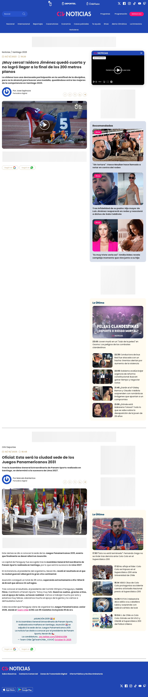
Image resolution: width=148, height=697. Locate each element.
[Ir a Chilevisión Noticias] (74, 14)
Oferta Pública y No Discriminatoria (86, 674)
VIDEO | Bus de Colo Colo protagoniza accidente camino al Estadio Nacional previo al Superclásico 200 (128, 587)
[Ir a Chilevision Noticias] (74, 668)
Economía (66, 24)
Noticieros (74, 29)
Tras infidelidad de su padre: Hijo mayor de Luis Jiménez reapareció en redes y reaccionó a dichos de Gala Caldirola (117, 211)
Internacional (24, 24)
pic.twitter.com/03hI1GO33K (53, 636)
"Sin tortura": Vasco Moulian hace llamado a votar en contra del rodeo (116, 166)
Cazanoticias (52, 24)
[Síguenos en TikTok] (134, 3)
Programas (105, 14)
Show (106, 24)
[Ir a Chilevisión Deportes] (69, 3)
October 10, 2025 (63, 639)
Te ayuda (96, 24)
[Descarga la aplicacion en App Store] (25, 689)
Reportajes (38, 24)
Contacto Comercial (28, 674)
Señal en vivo (136, 14)
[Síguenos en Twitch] (144, 3)
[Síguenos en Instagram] (129, 3)
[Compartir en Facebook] (65, 95)
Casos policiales (81, 24)
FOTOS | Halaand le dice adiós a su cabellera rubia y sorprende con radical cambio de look (127, 603)
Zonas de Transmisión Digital (53, 674)
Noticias (6, 52)
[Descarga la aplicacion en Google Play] (9, 689)
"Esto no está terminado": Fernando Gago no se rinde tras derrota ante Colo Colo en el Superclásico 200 (117, 556)
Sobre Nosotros (9, 674)
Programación (121, 14)
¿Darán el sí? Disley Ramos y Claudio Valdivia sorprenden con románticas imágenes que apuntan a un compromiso (128, 393)
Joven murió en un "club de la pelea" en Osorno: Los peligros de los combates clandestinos (115, 344)
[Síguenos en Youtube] (139, 3)
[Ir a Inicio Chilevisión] (93, 3)
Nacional (10, 24)
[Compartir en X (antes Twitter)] (75, 95)
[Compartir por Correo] (85, 95)
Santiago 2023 (19, 52)
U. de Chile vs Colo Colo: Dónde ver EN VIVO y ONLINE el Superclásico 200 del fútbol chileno (127, 619)
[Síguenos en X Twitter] (119, 3)
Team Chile (22, 610)
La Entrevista (136, 24)
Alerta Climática (119, 24)
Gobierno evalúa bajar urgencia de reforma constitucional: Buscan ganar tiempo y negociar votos (128, 376)
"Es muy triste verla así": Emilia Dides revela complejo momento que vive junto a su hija (116, 256)
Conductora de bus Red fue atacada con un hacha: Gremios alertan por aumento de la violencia (128, 359)
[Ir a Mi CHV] (50, 3)
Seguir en (8, 167)
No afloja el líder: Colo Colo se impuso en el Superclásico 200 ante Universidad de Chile (127, 571)
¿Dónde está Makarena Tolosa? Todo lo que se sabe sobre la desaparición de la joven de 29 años (128, 410)
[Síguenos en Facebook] (124, 3)
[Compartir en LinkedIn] (80, 95)
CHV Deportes (9, 447)
